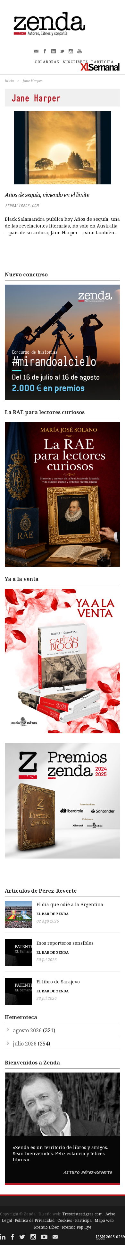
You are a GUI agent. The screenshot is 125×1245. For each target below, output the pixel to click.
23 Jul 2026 (47, 998)
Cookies (64, 1220)
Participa (83, 1220)
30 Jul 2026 (47, 959)
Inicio (9, 80)
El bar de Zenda (53, 913)
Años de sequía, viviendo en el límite (47, 195)
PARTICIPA (102, 62)
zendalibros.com (21, 206)
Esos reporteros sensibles (65, 943)
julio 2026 (25, 1043)
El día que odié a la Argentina (70, 904)
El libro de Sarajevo (58, 982)
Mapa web (104, 1220)
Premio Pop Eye (76, 1227)
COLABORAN (47, 62)
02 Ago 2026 (48, 921)
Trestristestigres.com (82, 1214)
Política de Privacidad (34, 1220)
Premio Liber (46, 1227)
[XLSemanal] (100, 66)
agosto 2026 (27, 1030)
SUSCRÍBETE (75, 62)
